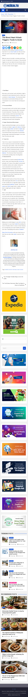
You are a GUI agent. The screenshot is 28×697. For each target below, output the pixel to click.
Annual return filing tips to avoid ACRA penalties (16, 563)
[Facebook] (3, 48)
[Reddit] (12, 48)
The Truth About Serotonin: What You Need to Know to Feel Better (13, 284)
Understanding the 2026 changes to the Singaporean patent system (17, 552)
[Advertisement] (14, 78)
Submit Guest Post (16, 694)
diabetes (4, 153)
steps (14, 234)
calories (19, 127)
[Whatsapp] (20, 48)
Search (24, 348)
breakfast (12, 184)
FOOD (4, 35)
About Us (4, 691)
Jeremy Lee (14, 42)
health (16, 224)
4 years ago (6, 42)
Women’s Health (12, 582)
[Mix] (17, 48)
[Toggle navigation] (7, 10)
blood (9, 186)
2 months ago (7, 614)
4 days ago (12, 577)
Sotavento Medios (7, 257)
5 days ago (12, 589)
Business (11, 537)
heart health (14, 51)
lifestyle (20, 50)
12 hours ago (13, 544)
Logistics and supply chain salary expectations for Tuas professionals (17, 541)
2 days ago (12, 556)
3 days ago (12, 566)
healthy (16, 50)
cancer (17, 115)
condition (21, 229)
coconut (21, 161)
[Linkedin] (9, 48)
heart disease (12, 97)
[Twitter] (6, 48)
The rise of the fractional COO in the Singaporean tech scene (17, 574)
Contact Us (17, 691)
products (20, 159)
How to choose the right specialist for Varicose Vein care (17, 586)
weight (20, 128)
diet (20, 222)
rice (17, 180)
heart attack (20, 269)
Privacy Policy (23, 691)
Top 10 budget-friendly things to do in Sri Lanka (13, 277)
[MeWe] (14, 48)
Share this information (7, 232)
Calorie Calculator (10, 691)
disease (22, 130)
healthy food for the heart (11, 269)
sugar (13, 127)
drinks (11, 128)
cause (3, 186)
